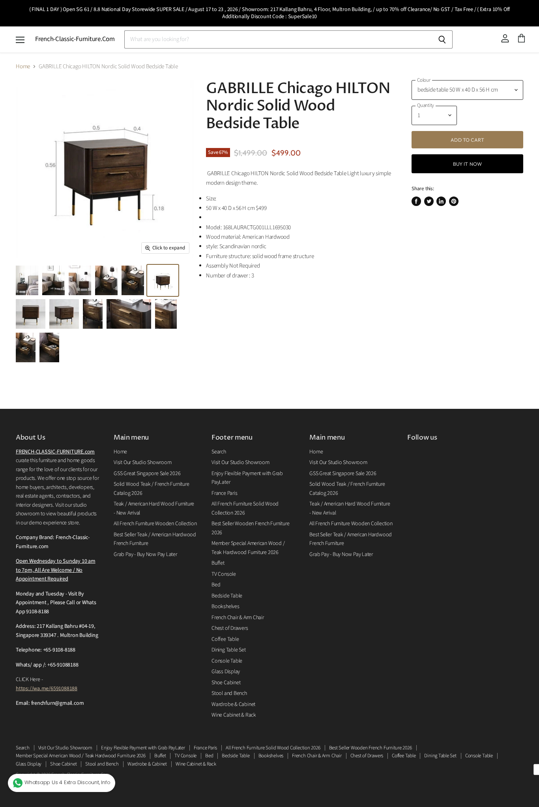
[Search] (442, 39)
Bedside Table (226, 596)
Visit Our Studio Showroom (142, 462)
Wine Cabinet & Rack (233, 715)
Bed (215, 585)
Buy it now (467, 164)
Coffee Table (225, 639)
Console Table (226, 661)
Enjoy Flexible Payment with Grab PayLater (143, 747)
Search (218, 452)
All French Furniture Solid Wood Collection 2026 (273, 747)
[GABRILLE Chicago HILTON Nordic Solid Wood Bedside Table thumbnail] (27, 280)
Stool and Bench (229, 693)
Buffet (218, 563)
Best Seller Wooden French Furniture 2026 (370, 747)
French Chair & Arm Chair (237, 618)
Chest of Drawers (229, 628)
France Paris (224, 493)
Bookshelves (225, 606)
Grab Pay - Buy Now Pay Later (145, 554)
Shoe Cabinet (225, 683)
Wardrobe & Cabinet (233, 704)
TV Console (223, 574)
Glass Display (225, 672)
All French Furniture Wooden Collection (155, 524)
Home (23, 66)
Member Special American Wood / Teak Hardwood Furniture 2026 (81, 755)
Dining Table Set (228, 650)
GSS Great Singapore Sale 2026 (147, 473)
